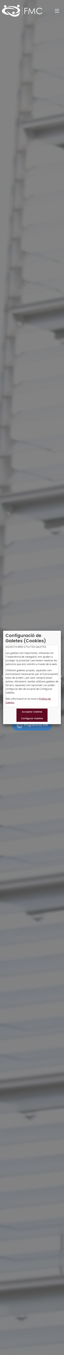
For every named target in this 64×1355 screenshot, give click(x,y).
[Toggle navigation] (57, 11)
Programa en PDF (35, 725)
